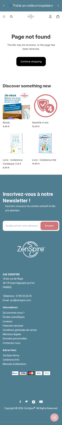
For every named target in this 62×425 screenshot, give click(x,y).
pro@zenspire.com (20, 300)
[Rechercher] (11, 16)
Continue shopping (31, 61)
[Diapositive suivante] (58, 5)
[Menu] (4, 17)
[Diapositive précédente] (4, 5)
